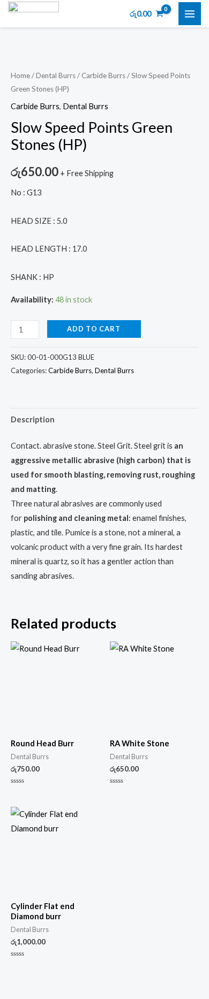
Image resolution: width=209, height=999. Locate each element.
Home (20, 75)
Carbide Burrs (103, 75)
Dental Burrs (56, 75)
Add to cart (94, 328)
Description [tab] (33, 419)
